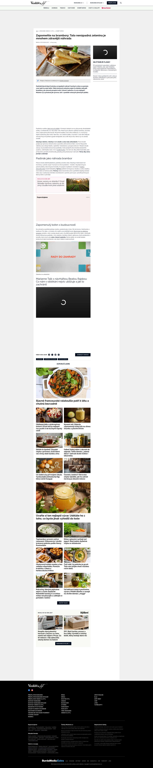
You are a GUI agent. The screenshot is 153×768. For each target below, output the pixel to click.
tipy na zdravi (63, 359)
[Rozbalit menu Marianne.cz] (83, 2)
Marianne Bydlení (96, 3)
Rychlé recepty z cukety (52, 752)
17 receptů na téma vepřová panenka (46, 747)
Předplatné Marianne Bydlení (38, 697)
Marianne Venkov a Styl (47, 31)
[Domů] (37, 2)
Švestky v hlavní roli (43, 746)
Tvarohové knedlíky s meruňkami (45, 749)
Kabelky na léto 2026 (41, 739)
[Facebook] (29, 690)
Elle (95, 697)
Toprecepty (98, 704)
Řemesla (46, 8)
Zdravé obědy (44, 730)
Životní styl (65, 699)
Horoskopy (65, 706)
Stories (63, 704)
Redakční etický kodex (35, 706)
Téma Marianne (66, 710)
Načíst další (63, 603)
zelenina (39, 359)
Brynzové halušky (32, 752)
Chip (95, 701)
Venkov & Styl (66, 712)
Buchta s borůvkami (41, 752)
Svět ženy (97, 699)
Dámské (84, 761)
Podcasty (64, 708)
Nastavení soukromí (35, 710)
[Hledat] (120, 2)
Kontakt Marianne (34, 701)
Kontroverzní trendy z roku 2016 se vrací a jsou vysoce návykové (108, 727)
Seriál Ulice (41, 737)
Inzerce (30, 716)
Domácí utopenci (51, 751)
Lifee (96, 703)
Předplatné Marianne (35, 695)
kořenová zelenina (50, 359)
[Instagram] (32, 690)
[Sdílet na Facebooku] (49, 355)
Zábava (63, 701)
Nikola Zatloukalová (42, 42)
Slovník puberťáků (40, 727)
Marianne (71, 761)
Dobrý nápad (81, 8)
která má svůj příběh (53, 128)
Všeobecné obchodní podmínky (38, 712)
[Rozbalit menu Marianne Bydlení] (103, 2)
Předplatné (112, 3)
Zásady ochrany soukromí (37, 708)
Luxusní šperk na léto (33, 740)
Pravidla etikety (31, 727)
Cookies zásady (33, 714)
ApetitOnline (98, 695)
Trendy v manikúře (32, 735)
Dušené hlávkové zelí (32, 746)
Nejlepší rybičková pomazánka (39, 751)
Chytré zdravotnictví (49, 737)
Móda (63, 695)
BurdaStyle (93, 761)
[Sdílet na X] (52, 355)
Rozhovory (65, 703)
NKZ (88, 761)
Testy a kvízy (48, 727)
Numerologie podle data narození (44, 728)
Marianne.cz (78, 3)
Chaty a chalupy (94, 8)
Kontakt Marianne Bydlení (37, 703)
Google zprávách (64, 80)
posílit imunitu (61, 150)
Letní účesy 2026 (51, 739)
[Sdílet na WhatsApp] (59, 355)
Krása (63, 697)
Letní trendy (37, 730)
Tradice (62, 8)
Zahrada (54, 8)
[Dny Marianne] (106, 8)
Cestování (71, 8)
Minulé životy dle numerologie (44, 735)
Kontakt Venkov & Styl (36, 704)
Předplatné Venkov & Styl (37, 699)
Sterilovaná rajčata (32, 749)
